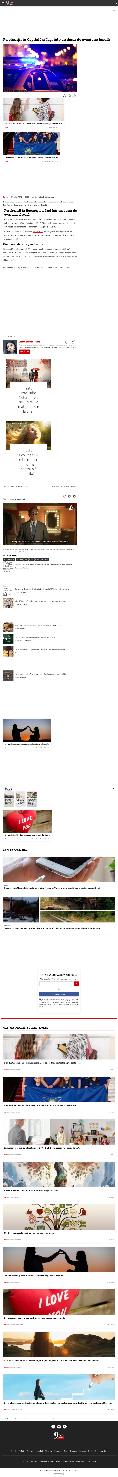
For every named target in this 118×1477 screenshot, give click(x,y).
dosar (37, 559)
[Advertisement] (20, 579)
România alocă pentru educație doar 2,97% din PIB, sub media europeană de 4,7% (42, 1148)
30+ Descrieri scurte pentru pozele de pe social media (29, 1233)
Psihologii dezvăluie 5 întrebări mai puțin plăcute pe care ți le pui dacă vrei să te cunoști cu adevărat (51, 1360)
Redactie (34, 1461)
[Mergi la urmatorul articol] (114, 10)
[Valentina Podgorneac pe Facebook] (67, 342)
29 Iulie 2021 (16, 197)
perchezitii (44, 559)
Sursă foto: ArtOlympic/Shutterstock (15, 91)
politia (31, 559)
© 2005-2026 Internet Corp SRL (50, 1470)
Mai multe (24, 352)
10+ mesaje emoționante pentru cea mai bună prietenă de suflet (27, 744)
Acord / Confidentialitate (65, 1461)
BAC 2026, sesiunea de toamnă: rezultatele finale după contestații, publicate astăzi (33, 123)
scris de (51, 127)
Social (6, 127)
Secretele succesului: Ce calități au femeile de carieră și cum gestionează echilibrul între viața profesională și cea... (58, 1403)
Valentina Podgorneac (44, 197)
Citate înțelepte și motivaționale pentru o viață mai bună (31, 1190)
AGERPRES (38, 231)
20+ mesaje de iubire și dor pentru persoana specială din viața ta (27, 835)
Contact (25, 1461)
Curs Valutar (91, 1461)
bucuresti (20, 559)
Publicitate (80, 1461)
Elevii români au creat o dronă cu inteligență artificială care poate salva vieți (31, 157)
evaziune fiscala (9, 559)
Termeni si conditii (46, 1461)
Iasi (26, 559)
